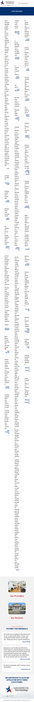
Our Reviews (17, 618)
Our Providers (17, 596)
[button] (32, 3)
